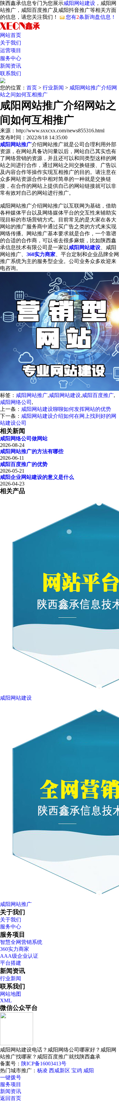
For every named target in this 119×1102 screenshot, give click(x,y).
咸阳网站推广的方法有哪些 (31, 451)
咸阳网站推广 (32, 395)
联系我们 (10, 73)
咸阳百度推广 (98, 395)
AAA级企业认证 (19, 956)
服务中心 (10, 58)
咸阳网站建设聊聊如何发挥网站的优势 (66, 409)
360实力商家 (14, 949)
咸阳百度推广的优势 (24, 464)
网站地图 (10, 994)
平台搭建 (10, 963)
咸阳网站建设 (79, 3)
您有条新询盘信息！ (91, 17)
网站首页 (10, 35)
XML (6, 1000)
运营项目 (10, 50)
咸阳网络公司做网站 (24, 438)
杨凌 (42, 1070)
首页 (31, 87)
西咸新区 (59, 1070)
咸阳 (88, 1070)
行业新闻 (53, 87)
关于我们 (10, 43)
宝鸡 (76, 1070)
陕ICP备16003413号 (43, 1063)
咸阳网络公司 (16, 402)
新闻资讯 (10, 66)
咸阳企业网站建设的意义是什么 (37, 477)
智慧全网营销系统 (21, 942)
